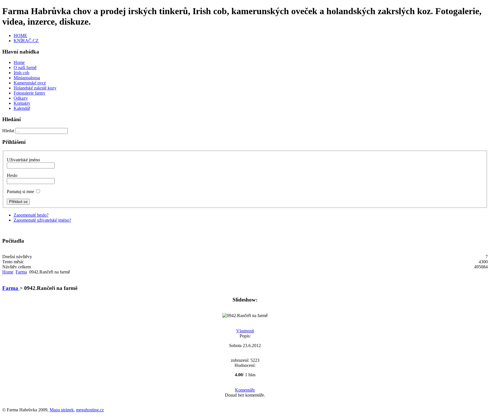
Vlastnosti (245, 330)
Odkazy (21, 98)
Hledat (8, 130)
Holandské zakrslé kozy (35, 87)
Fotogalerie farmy (29, 93)
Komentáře (245, 390)
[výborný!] (254, 370)
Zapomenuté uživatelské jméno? (42, 220)
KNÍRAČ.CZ (26, 40)
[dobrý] (245, 370)
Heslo (12, 175)
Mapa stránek (62, 409)
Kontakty (22, 103)
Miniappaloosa (27, 77)
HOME (20, 35)
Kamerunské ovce (30, 82)
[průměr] (241, 370)
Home (19, 62)
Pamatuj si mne (20, 191)
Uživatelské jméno (23, 159)
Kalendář (22, 108)
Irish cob (21, 72)
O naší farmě (25, 67)
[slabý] (237, 370)
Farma (21, 272)
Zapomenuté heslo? (31, 215)
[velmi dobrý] (249, 370)
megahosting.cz (90, 409)
